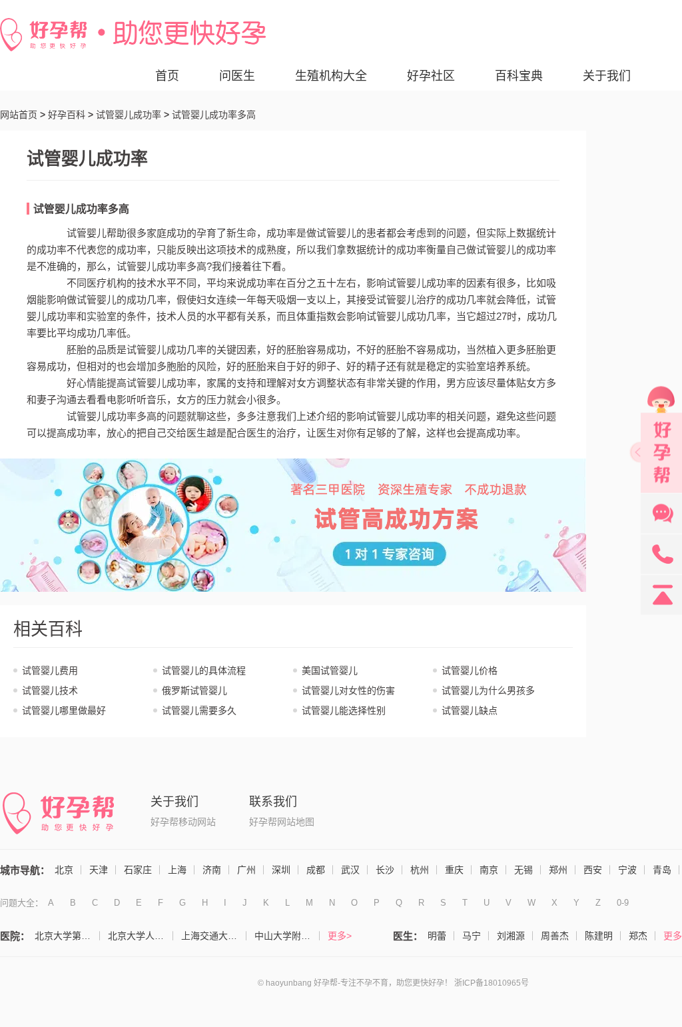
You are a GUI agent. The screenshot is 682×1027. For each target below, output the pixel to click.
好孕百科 (66, 114)
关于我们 (607, 76)
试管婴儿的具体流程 (204, 670)
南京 (489, 869)
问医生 (237, 76)
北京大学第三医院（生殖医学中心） (67, 935)
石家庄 (138, 869)
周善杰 (555, 935)
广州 (246, 869)
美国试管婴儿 (330, 670)
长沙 (385, 869)
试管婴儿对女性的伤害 (348, 690)
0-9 (623, 903)
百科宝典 (519, 76)
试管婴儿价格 (470, 670)
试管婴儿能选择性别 (344, 710)
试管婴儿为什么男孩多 (488, 690)
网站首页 (18, 114)
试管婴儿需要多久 (199, 710)
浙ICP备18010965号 (491, 983)
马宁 (471, 935)
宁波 (627, 869)
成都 (315, 869)
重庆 (454, 869)
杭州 (419, 869)
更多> (340, 935)
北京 (64, 869)
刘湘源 (511, 935)
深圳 (281, 869)
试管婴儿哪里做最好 (64, 710)
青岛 (662, 869)
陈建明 (599, 935)
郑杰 (638, 935)
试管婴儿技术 (50, 690)
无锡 (523, 869)
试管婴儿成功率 (128, 114)
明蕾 (437, 935)
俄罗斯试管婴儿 (194, 690)
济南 (211, 869)
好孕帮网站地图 (281, 821)
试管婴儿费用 (50, 670)
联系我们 (273, 801)
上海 (177, 869)
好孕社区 (431, 76)
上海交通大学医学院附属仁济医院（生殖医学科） (213, 935)
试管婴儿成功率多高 (81, 209)
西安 (592, 869)
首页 (167, 76)
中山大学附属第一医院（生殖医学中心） (287, 935)
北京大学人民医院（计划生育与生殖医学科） (140, 935)
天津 (98, 869)
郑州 (558, 869)
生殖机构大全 (331, 76)
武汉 (350, 869)
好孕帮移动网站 (183, 821)
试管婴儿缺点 (470, 710)
